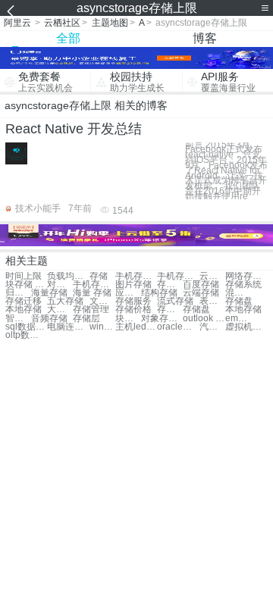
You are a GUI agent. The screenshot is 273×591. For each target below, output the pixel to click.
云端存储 (201, 293)
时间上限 (23, 276)
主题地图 (110, 22)
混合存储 (238, 293)
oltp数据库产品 (26, 335)
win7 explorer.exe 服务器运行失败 (102, 327)
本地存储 (23, 309)
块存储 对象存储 (26, 284)
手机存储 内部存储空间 (94, 284)
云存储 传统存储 (212, 276)
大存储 (60, 309)
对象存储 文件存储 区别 (162, 318)
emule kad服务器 (238, 318)
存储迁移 (23, 301)
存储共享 (170, 284)
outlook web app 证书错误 (203, 318)
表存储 (212, 301)
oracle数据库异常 (178, 327)
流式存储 (175, 301)
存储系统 (243, 284)
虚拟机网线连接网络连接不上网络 (246, 327)
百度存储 (201, 284)
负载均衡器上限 (68, 276)
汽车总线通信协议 (212, 327)
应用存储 (128, 293)
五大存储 (65, 301)
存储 (98, 276)
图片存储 (133, 284)
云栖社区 (62, 22)
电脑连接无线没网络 (68, 327)
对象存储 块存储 (60, 284)
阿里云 (17, 22)
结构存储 (159, 293)
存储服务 (133, 301)
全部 (68, 38)
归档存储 (18, 293)
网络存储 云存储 (246, 276)
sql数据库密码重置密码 (26, 327)
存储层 (170, 309)
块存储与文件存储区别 (128, 318)
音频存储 (49, 318)
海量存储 (49, 293)
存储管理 (91, 309)
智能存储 (18, 318)
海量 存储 (92, 293)
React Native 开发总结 (73, 128)
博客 (205, 38)
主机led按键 (136, 327)
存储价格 (133, 309)
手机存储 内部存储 (178, 276)
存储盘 (239, 301)
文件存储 (102, 301)
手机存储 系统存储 (136, 276)
